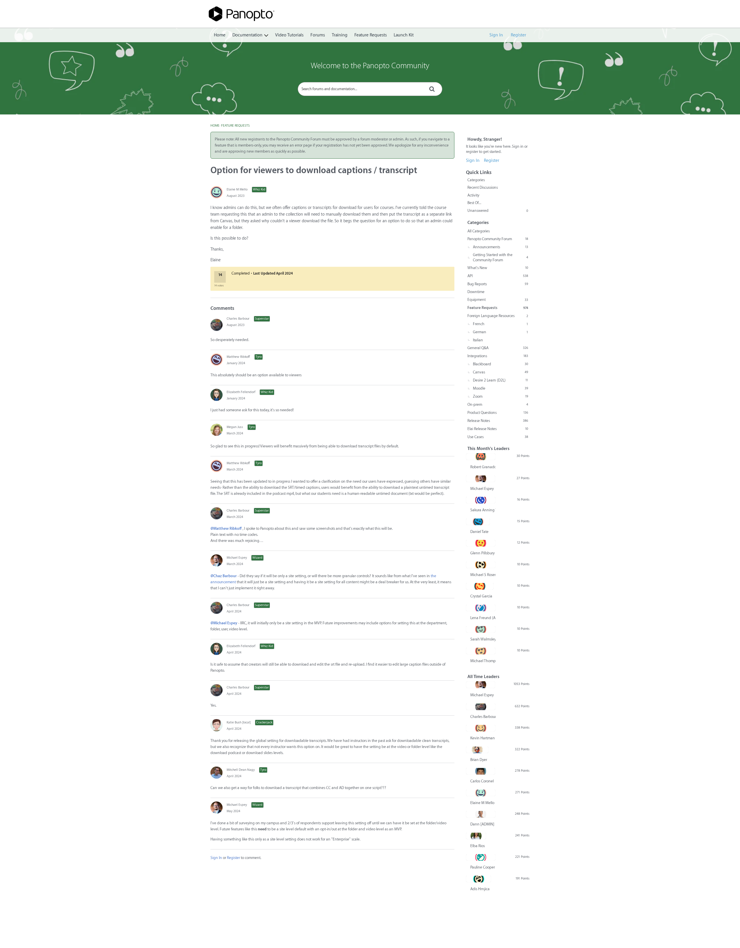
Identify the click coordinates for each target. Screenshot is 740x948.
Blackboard (500, 364)
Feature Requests (370, 35)
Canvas (500, 372)
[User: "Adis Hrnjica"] (478, 878)
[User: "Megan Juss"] (216, 430)
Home (219, 35)
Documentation (247, 35)
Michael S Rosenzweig (482, 575)
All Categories (478, 231)
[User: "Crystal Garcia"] (480, 586)
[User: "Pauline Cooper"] (480, 857)
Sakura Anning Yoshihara (482, 510)
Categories (476, 180)
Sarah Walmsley (482, 639)
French (500, 324)
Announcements (500, 247)
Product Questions (497, 412)
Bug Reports (497, 284)
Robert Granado (482, 467)
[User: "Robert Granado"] (480, 456)
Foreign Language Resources (497, 316)
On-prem (497, 404)
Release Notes (497, 421)
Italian (478, 340)
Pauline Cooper (482, 867)
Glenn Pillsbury (482, 553)
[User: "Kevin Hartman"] (480, 728)
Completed (241, 273)
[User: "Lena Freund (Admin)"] (480, 607)
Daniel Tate (479, 531)
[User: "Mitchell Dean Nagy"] (216, 772)
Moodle (500, 388)
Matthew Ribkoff (238, 357)
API (497, 276)
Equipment (497, 299)
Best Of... (474, 203)
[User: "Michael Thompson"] (480, 650)
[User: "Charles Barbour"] (216, 325)
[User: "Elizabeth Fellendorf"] (216, 395)
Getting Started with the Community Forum (500, 257)
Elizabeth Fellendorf (241, 392)
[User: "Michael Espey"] (216, 560)
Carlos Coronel (482, 781)
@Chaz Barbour (223, 576)
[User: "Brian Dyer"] (477, 749)
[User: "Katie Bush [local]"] (216, 725)
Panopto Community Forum (497, 239)
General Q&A (497, 348)
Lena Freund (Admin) (482, 618)
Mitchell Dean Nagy (241, 770)
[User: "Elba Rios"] (476, 835)
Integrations (497, 356)
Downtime (475, 292)
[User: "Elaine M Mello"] (216, 192)
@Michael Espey (223, 623)
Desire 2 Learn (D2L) (500, 380)
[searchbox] (370, 89)
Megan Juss (235, 427)
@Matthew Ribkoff (226, 528)
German (500, 332)
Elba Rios (477, 846)
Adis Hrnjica (480, 889)
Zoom (500, 396)
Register (518, 35)
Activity (473, 195)
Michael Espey (237, 558)
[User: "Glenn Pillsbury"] (480, 543)
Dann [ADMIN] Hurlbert (482, 824)
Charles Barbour (238, 319)
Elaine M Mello (237, 189)
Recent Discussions (482, 187)
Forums (317, 35)
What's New (497, 268)
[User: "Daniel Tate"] (478, 521)
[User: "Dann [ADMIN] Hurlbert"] (480, 814)
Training (339, 35)
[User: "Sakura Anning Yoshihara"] (480, 500)
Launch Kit (404, 35)
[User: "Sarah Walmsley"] (480, 629)
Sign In (496, 35)
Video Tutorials (289, 35)
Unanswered (497, 210)
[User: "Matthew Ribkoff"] (216, 359)
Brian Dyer (478, 760)
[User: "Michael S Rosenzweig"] (480, 564)
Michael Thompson (482, 661)
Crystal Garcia (481, 596)
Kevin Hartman (482, 738)
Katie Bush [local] (239, 722)
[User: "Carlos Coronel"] (480, 771)
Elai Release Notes (497, 429)
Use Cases (497, 437)
